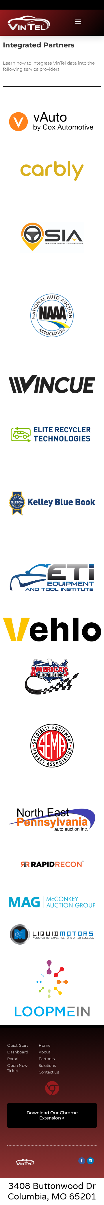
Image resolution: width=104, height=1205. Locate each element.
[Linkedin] (90, 1160)
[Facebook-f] (81, 1160)
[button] (5, 5)
